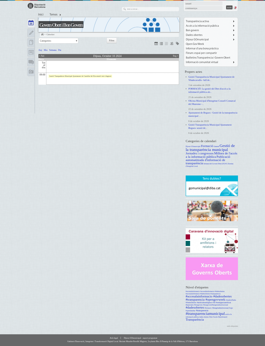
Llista (166, 44)
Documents (31, 42)
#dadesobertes (195, 307)
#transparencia (202, 310)
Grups (172, 44)
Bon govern (192, 30)
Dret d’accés (213, 317)
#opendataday (190, 311)
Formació (207, 146)
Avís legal (114, 338)
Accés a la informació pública (202, 26)
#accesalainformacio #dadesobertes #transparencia (203, 294)
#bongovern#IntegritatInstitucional (215, 305)
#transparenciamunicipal (205, 313)
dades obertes (204, 317)
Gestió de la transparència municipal (210, 147)
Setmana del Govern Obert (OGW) (215, 164)
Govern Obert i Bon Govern (61, 25)
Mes (46, 50)
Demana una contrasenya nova (235, 7)
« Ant (41, 55)
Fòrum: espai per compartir (201, 53)
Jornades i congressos (200, 153)
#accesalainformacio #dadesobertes (212, 291)
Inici (40, 14)
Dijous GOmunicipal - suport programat (140, 338)
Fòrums (31, 61)
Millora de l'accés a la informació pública (211, 155)
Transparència (195, 319)
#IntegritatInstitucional (220, 308)
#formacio (208, 308)
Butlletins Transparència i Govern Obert (208, 58)
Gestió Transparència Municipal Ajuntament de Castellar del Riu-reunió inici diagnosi (80, 76)
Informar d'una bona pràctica (202, 48)
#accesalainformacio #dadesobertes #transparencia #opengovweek (209, 297)
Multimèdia (31, 71)
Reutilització (222, 317)
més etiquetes (232, 326)
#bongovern (198, 305)
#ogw (231, 308)
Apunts (31, 32)
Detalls (161, 44)
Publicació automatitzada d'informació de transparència (208, 160)
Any (40, 50)
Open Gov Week (195, 44)
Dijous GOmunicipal (197, 39)
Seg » (175, 55)
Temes (54, 14)
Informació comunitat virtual (202, 62)
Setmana (52, 50)
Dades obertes (194, 35)
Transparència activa (197, 21)
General (216, 146)
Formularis (31, 52)
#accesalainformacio (193, 291)
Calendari (50, 34)
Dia (59, 50)
